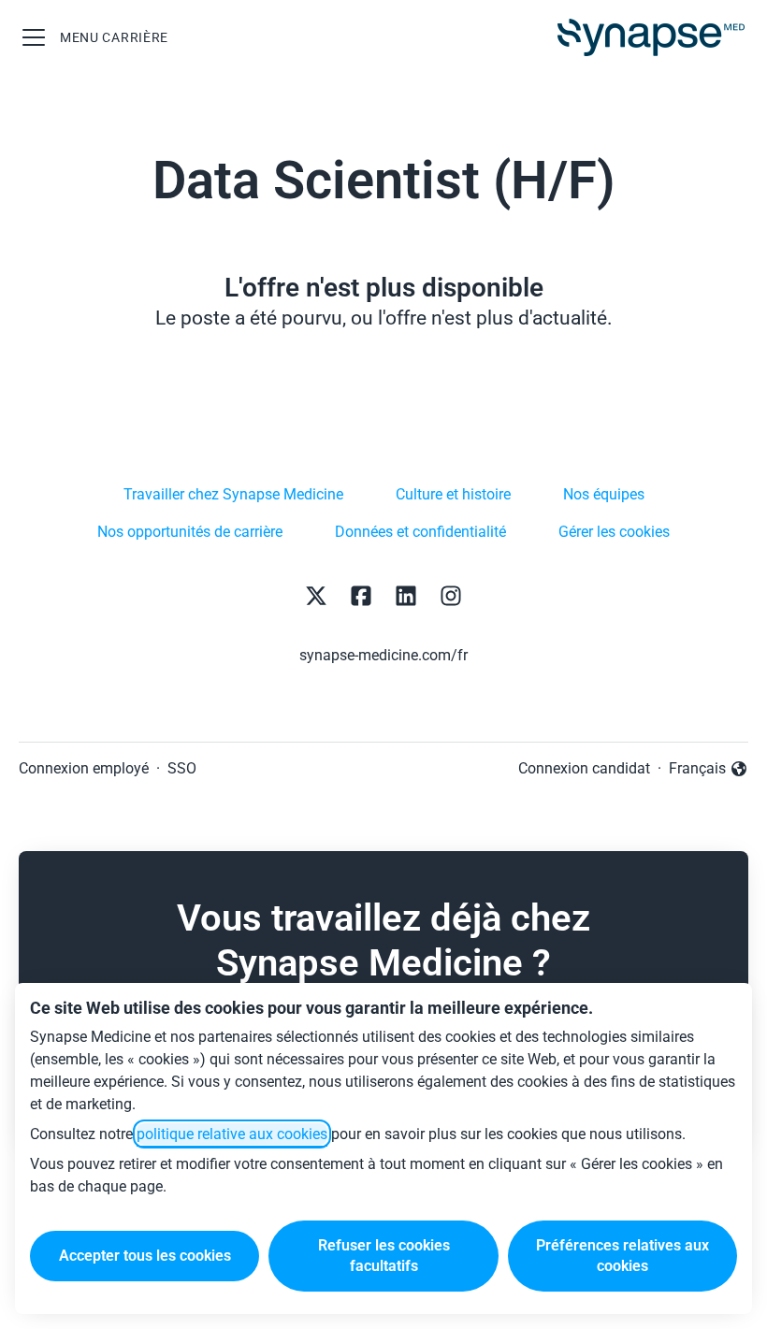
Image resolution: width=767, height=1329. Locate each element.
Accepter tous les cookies (145, 1255)
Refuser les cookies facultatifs (384, 1255)
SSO (181, 768)
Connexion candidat (584, 768)
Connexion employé (84, 768)
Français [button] (708, 769)
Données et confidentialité (420, 532)
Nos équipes (603, 494)
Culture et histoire (453, 494)
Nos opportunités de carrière (189, 532)
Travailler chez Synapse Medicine (233, 494)
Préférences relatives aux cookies (622, 1255)
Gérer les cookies (614, 532)
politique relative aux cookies (232, 1134)
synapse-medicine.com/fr (383, 655)
